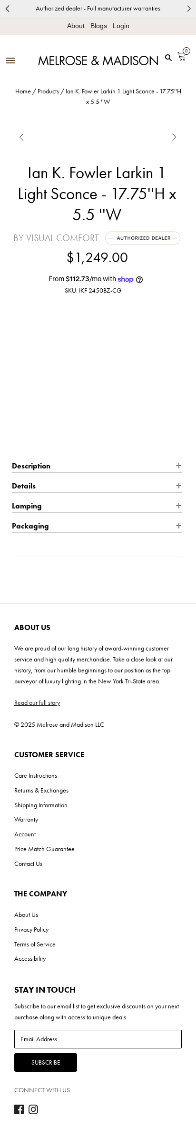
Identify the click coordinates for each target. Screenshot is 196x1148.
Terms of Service (35, 944)
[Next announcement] (189, 8)
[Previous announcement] (7, 8)
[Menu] (10, 61)
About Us (26, 914)
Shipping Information (41, 805)
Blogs (98, 26)
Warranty (26, 819)
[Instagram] (33, 1111)
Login (121, 26)
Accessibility (30, 958)
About (76, 26)
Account (25, 834)
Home (23, 91)
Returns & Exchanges (41, 790)
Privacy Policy (31, 929)
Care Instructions (35, 775)
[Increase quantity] (54, 391)
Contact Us (28, 863)
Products (48, 91)
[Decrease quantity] (18, 391)
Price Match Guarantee (44, 848)
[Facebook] (19, 1111)
